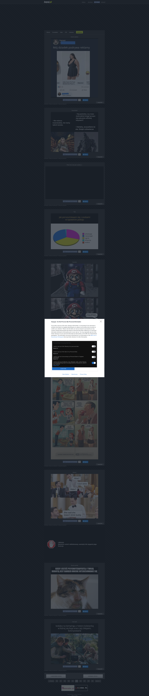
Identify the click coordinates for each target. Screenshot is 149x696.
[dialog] (74, 348)
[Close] (101, 321)
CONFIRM (63, 368)
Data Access (74, 374)
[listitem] (74, 343)
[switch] (94, 346)
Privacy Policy (83, 374)
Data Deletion (65, 374)
